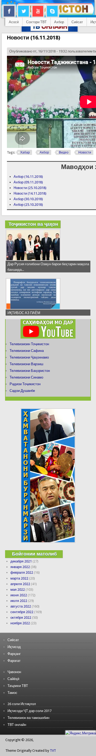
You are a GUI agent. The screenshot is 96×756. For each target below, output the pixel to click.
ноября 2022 (20, 623)
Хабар (25, 152)
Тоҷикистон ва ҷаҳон (33, 224)
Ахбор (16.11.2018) (28, 177)
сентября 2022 (21, 612)
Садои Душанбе (22, 391)
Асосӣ (14, 22)
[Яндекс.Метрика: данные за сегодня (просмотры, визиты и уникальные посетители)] (80, 733)
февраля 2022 (21, 572)
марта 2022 (19, 578)
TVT (53, 751)
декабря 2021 (21, 561)
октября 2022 (20, 618)
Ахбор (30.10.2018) (28, 199)
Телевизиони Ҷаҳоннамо (29, 357)
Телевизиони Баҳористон (30, 371)
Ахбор (59, 22)
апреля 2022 (20, 584)
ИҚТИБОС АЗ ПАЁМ (23, 313)
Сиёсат (77, 22)
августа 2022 (20, 606)
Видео (64, 152)
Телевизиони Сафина (27, 351)
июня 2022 (18, 595)
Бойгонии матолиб (34, 554)
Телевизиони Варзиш (26, 364)
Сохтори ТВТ (36, 22)
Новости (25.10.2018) (30, 188)
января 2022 (20, 567)
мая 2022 (17, 590)
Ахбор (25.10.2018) (28, 205)
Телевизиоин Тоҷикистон (29, 344)
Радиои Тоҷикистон (25, 384)
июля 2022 (18, 601)
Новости (84, 152)
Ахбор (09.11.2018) (28, 182)
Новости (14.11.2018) (30, 193)
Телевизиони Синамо (26, 377)
